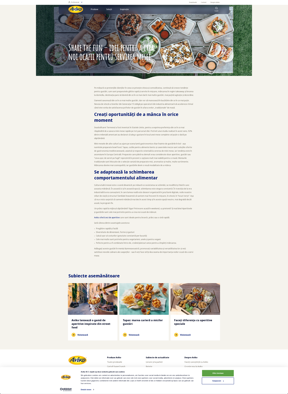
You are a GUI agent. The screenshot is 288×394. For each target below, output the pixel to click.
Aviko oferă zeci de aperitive (107, 217)
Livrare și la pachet (154, 362)
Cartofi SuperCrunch (116, 366)
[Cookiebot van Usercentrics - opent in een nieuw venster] (66, 389)
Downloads (193, 2)
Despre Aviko (215, 2)
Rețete (149, 366)
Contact (203, 2)
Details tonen (86, 390)
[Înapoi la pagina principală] (75, 9)
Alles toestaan (218, 373)
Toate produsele (114, 362)
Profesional (75, 2)
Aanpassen (216, 381)
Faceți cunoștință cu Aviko (196, 362)
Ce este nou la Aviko (193, 366)
